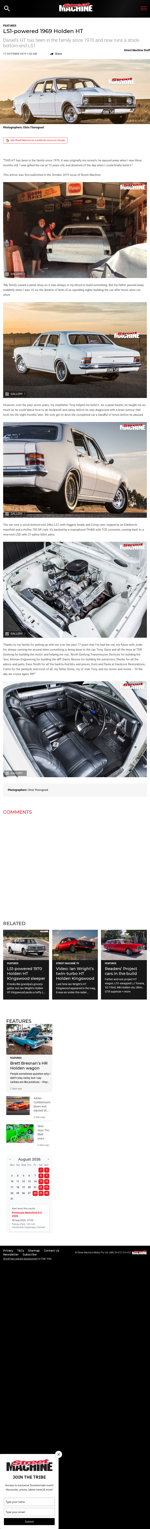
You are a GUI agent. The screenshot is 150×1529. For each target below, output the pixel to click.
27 (29, 1193)
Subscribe (30, 1254)
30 (46, 1193)
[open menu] (144, 9)
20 (29, 1187)
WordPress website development (20, 1258)
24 (12, 1193)
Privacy (8, 1250)
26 (23, 1193)
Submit (29, 1521)
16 (46, 1181)
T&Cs (21, 1250)
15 (40, 1181)
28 (35, 1193)
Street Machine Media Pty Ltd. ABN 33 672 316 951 (104, 1252)
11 (17, 1181)
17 (12, 1187)
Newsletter (11, 1254)
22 (40, 1187)
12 (23, 1181)
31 (12, 1198)
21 (35, 1187)
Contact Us (51, 1250)
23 (46, 1187)
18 (17, 1187)
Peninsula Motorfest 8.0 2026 (27, 1214)
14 (35, 1181)
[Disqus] (75, 865)
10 (12, 1181)
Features (9, 25)
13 (29, 1181)
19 (23, 1187)
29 (40, 1193)
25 (17, 1193)
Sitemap (34, 1250)
